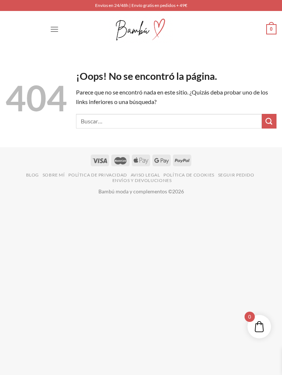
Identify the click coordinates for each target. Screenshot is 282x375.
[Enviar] (269, 121)
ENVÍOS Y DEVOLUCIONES (142, 180)
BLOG (32, 175)
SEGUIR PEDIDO (236, 175)
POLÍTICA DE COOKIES (188, 175)
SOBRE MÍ (54, 175)
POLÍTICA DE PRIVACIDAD (97, 175)
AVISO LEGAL (145, 175)
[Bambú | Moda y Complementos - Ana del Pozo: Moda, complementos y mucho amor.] (141, 29)
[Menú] (54, 29)
